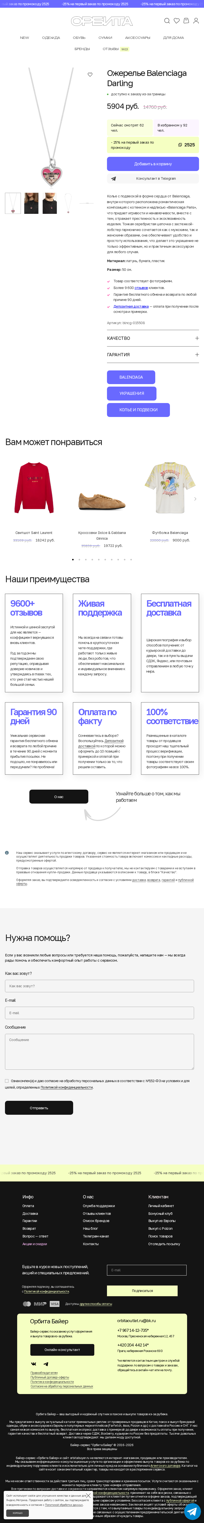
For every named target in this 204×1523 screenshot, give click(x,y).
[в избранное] (90, 74)
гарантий (168, 880)
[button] (73, 559)
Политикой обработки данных (64, 1504)
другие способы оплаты (96, 1304)
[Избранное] (177, 21)
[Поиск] (167, 21)
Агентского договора (165, 1465)
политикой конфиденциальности (105, 1493)
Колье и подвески (138, 409)
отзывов (141, 288)
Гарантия (118, 354)
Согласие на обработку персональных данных (62, 1386)
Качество (118, 338)
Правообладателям (44, 1373)
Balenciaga (131, 377)
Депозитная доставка (131, 306)
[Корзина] (186, 21)
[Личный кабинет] (196, 21)
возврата (153, 880)
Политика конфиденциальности (52, 1382)
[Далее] (195, 499)
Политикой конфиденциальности (66, 1087)
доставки (139, 880)
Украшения (131, 393)
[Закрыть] (88, 1495)
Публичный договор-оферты (50, 1377)
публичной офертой (180, 1500)
